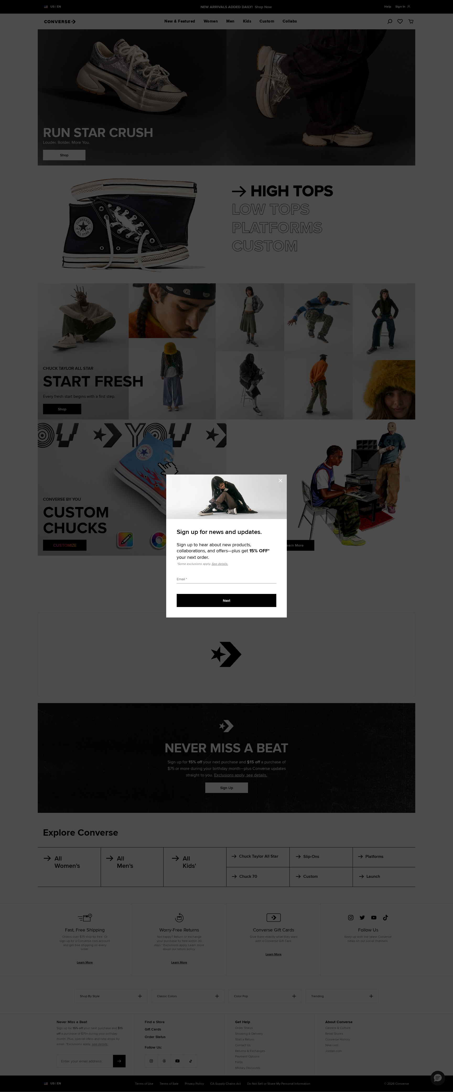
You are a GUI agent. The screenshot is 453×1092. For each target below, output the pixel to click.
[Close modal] (282, 480)
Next (226, 600)
